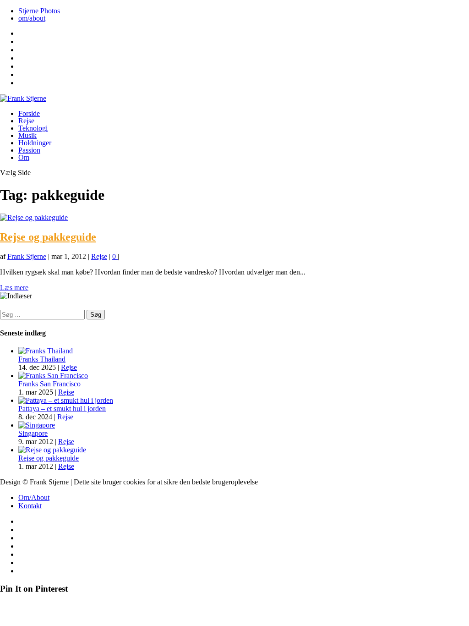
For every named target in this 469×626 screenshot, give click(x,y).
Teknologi (33, 128)
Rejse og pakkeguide (48, 237)
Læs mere (14, 287)
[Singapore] (36, 425)
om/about (31, 18)
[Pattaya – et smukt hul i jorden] (65, 400)
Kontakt (30, 506)
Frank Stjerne (26, 256)
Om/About (33, 497)
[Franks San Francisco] (53, 375)
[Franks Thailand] (45, 351)
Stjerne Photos (39, 11)
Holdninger (34, 143)
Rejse (26, 121)
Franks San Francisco (49, 384)
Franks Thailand (41, 359)
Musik (27, 135)
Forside (29, 113)
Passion (29, 150)
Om (23, 157)
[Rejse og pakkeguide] (34, 217)
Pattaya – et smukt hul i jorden (62, 408)
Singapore (33, 433)
